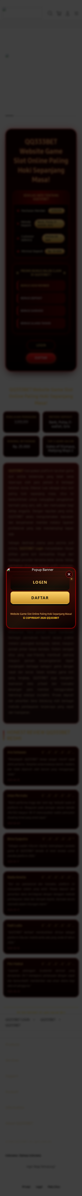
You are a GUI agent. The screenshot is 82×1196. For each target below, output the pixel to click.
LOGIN (40, 582)
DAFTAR (40, 597)
